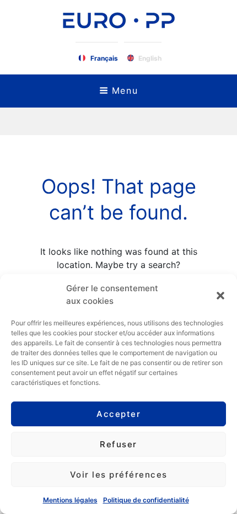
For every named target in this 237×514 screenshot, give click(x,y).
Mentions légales (70, 500)
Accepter (118, 414)
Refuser (118, 444)
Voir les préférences (119, 474)
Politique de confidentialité (146, 500)
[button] (220, 295)
